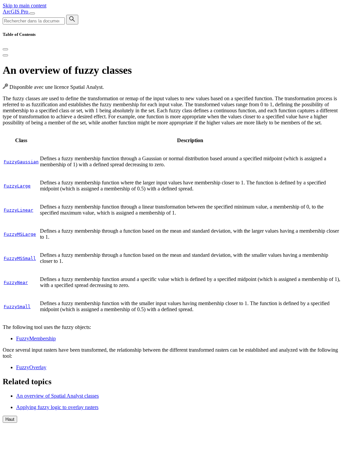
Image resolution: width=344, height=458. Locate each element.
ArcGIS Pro (16, 11)
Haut (9, 419)
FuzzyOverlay (31, 367)
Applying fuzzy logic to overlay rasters (57, 407)
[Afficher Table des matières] (5, 55)
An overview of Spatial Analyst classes (57, 396)
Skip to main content (24, 5)
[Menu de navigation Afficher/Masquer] (32, 13)
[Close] (5, 49)
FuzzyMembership (36, 338)
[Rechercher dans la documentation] (72, 19)
